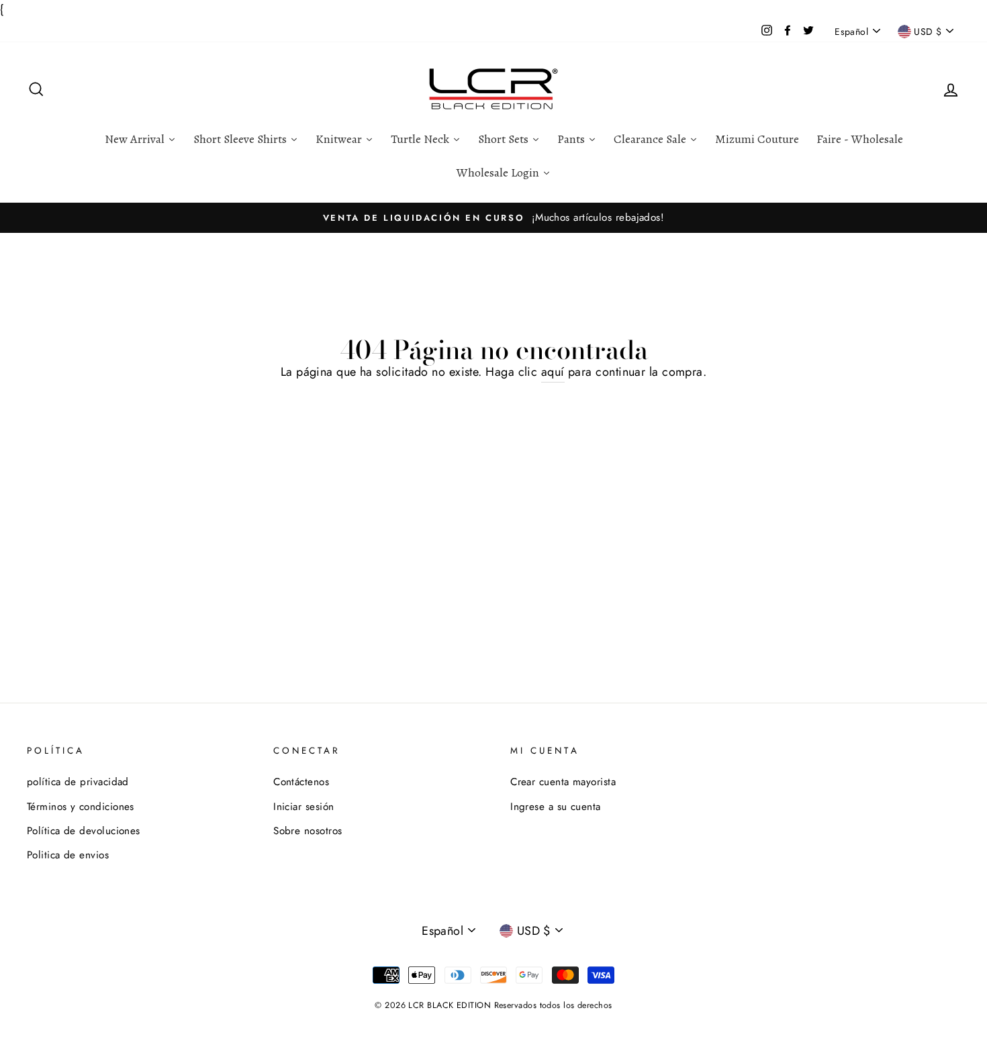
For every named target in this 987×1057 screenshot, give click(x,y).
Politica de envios (68, 855)
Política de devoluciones (83, 830)
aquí (553, 372)
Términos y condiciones (80, 806)
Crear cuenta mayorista (563, 781)
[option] (493, 217)
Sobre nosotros (307, 830)
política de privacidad (78, 781)
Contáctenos (301, 781)
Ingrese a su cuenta (555, 806)
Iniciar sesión (303, 806)
